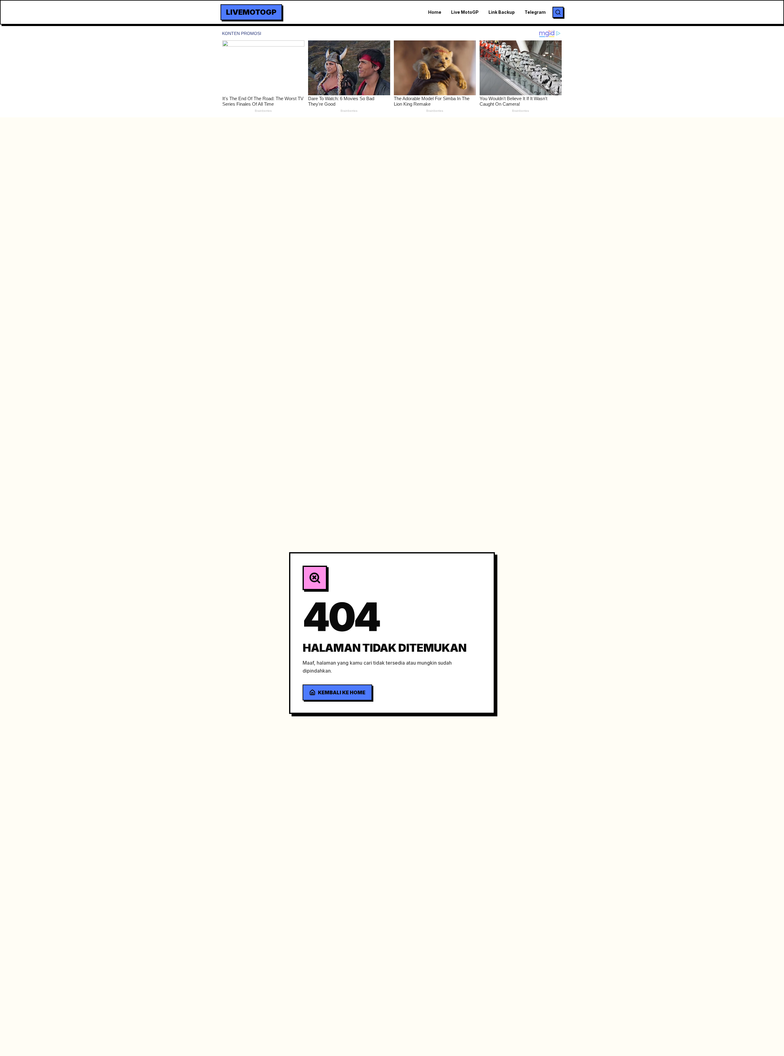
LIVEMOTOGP (251, 12)
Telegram (535, 12)
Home (434, 12)
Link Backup (501, 12)
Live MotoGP (465, 12)
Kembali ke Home (341, 692)
